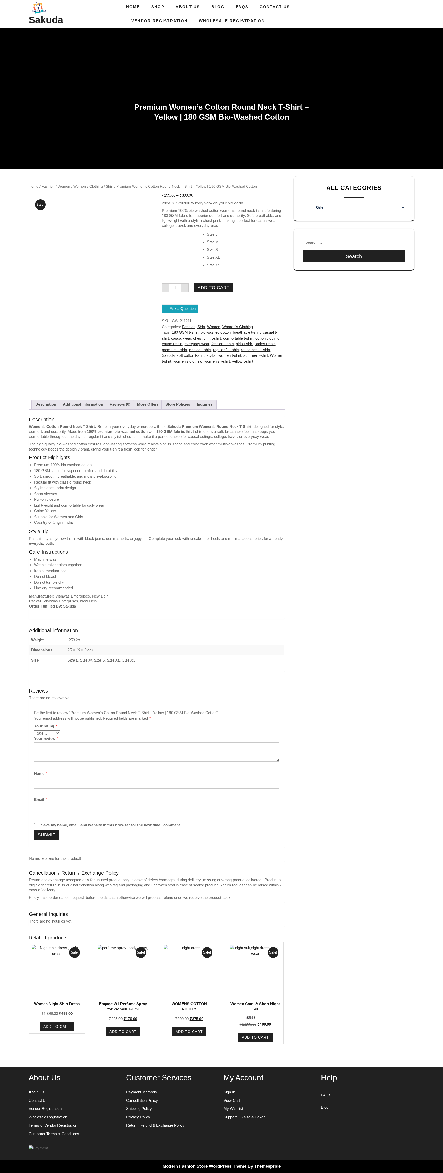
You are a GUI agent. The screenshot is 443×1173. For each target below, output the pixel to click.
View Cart (232, 1100)
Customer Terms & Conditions (54, 1134)
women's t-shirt (217, 361)
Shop (157, 7)
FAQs (242, 7)
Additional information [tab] (83, 404)
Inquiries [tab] (205, 404)
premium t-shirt (174, 350)
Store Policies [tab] (177, 404)
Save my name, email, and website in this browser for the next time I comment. (111, 825)
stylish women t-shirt (224, 355)
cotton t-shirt (172, 344)
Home (133, 7)
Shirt (109, 186)
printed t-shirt (200, 350)
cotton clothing (267, 338)
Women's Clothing (88, 186)
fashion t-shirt (222, 344)
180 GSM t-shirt (185, 332)
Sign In (229, 1092)
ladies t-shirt (265, 344)
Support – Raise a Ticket (244, 1117)
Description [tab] (45, 404)
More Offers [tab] (148, 404)
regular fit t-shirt (226, 350)
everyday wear (197, 344)
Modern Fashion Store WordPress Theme (204, 1166)
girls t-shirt (244, 344)
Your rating (45, 726)
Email (40, 799)
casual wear (181, 338)
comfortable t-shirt (238, 338)
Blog (218, 7)
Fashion (48, 186)
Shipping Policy (139, 1108)
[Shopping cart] (409, 14)
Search (354, 256)
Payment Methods (141, 1092)
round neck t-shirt (255, 350)
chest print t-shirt (207, 338)
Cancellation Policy (142, 1100)
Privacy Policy (138, 1117)
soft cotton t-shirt (191, 355)
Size (166, 233)
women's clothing (187, 361)
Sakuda (46, 20)
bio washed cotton (215, 332)
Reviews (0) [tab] (120, 404)
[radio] (245, 234)
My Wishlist (233, 1108)
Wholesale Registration (232, 21)
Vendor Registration (159, 21)
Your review (46, 738)
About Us (188, 7)
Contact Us (275, 7)
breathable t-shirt (247, 332)
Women (64, 186)
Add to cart (213, 287)
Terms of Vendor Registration (53, 1125)
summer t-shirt (255, 355)
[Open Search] (400, 14)
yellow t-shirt (242, 361)
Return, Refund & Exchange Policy (155, 1125)
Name (40, 773)
